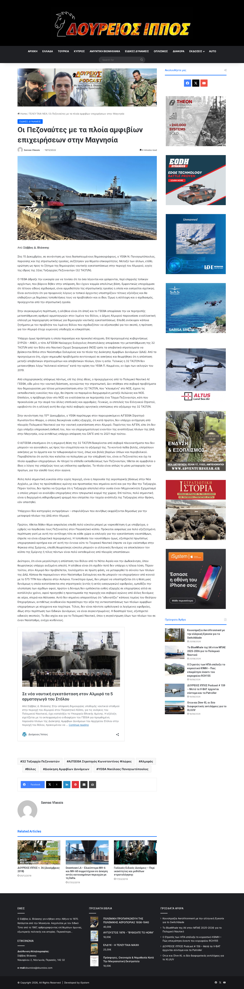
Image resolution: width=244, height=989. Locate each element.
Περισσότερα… (65, 931)
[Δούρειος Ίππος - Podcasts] (87, 87)
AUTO (212, 51)
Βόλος (31, 769)
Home (23, 113)
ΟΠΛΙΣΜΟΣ (161, 51)
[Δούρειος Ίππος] (122, 23)
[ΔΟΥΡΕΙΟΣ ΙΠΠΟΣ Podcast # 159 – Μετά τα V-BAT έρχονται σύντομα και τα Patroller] (175, 690)
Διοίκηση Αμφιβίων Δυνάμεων (67, 769)
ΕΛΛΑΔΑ (47, 51)
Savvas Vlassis (32, 150)
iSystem (84, 982)
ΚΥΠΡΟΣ (79, 51)
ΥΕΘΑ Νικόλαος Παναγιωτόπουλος (123, 769)
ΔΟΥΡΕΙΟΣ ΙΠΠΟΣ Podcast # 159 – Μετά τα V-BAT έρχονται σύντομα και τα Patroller (206, 689)
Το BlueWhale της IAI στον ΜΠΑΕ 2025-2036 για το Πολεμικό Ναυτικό (206, 651)
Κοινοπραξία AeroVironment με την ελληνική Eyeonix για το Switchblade (206, 634)
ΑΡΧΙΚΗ (32, 51)
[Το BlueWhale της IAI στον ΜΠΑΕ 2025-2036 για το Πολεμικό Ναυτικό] (175, 652)
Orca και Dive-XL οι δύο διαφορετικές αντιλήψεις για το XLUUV (206, 706)
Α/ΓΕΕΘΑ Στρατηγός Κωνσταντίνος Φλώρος (100, 761)
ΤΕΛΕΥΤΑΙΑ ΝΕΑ (38, 113)
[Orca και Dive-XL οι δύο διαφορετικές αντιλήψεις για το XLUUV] (175, 707)
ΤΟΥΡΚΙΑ (63, 51)
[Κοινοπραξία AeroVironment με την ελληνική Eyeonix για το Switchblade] (175, 635)
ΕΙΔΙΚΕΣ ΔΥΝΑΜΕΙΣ (137, 51)
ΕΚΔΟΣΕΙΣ (195, 51)
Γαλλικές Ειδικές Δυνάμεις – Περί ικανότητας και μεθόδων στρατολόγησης (134, 871)
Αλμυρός (147, 761)
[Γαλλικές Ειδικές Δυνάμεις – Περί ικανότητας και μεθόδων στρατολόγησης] (135, 852)
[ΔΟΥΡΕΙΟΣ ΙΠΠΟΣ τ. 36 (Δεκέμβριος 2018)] (39, 852)
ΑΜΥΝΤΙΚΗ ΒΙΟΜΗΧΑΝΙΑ (105, 51)
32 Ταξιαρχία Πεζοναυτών (41, 761)
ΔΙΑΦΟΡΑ (178, 51)
